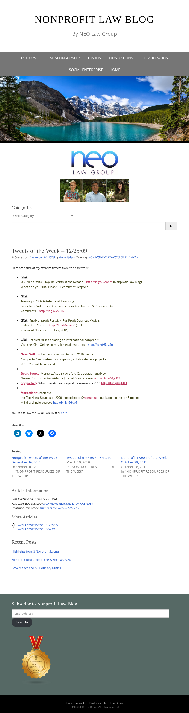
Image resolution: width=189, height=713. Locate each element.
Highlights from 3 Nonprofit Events (35, 551)
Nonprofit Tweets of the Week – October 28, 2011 (145, 459)
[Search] (171, 226)
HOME (114, 69)
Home (69, 703)
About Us (81, 703)
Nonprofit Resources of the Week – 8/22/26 (41, 560)
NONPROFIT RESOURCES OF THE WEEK (113, 257)
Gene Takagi (67, 257)
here (64, 413)
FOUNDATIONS (120, 58)
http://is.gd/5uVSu (100, 345)
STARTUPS (27, 58)
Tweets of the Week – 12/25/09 (59, 508)
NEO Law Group (113, 703)
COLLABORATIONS (155, 58)
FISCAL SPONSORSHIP (61, 58)
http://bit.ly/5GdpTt (65, 402)
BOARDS (93, 58)
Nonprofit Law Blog (94, 19)
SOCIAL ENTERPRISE (86, 69)
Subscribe (22, 622)
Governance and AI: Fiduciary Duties (36, 568)
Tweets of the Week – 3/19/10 (88, 457)
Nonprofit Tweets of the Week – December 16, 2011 (36, 459)
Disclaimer (95, 703)
